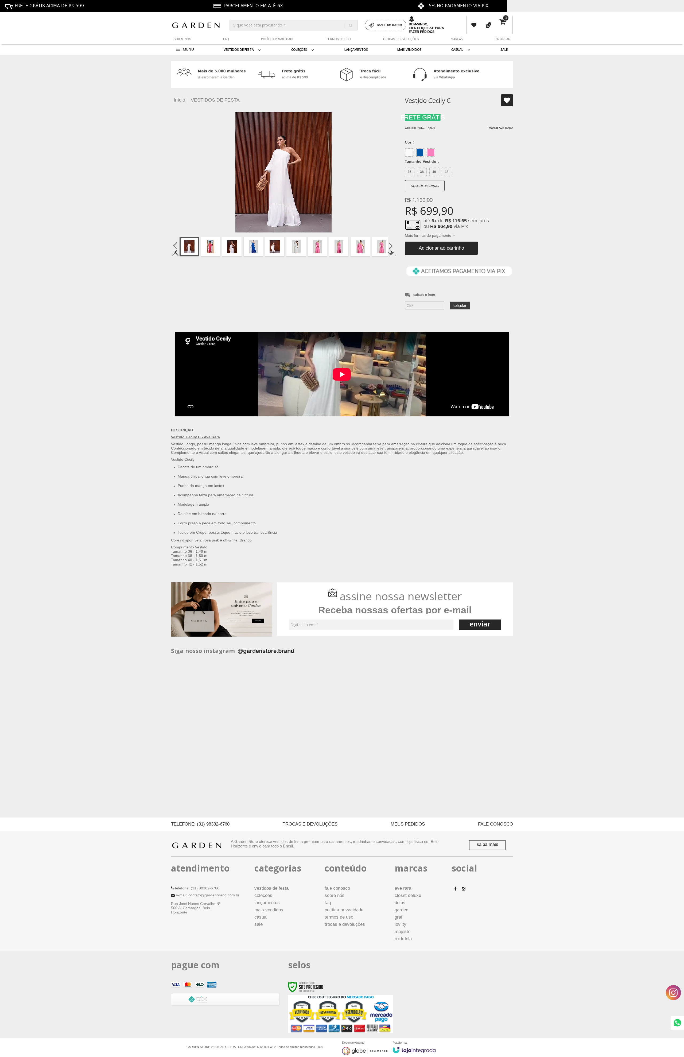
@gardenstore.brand (266, 651)
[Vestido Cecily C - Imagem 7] (317, 246)
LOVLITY (400, 924)
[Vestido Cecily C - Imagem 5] (274, 246)
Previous (175, 252)
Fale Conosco (495, 824)
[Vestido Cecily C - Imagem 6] (296, 246)
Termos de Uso (338, 39)
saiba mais (487, 844)
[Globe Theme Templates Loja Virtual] (364, 1051)
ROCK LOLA (403, 938)
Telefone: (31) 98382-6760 (200, 824)
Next (391, 252)
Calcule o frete (424, 295)
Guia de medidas (424, 186)
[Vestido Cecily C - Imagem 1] (189, 246)
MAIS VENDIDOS (268, 909)
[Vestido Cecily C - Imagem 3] (232, 246)
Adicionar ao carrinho (441, 248)
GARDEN (401, 909)
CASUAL (260, 917)
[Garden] (196, 25)
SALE (258, 924)
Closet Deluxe (408, 895)
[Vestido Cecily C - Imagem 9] (360, 246)
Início (179, 100)
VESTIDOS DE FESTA (215, 100)
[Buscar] (350, 25)
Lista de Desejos (507, 100)
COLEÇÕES (263, 895)
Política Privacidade (277, 39)
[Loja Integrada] (414, 1050)
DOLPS (400, 902)
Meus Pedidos (474, 25)
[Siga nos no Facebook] (456, 888)
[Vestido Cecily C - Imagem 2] (210, 246)
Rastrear (502, 39)
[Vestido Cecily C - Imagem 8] (338, 246)
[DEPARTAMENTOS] (185, 50)
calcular (460, 305)
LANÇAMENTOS (267, 902)
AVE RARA (506, 127)
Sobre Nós (182, 39)
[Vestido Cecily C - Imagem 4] (253, 246)
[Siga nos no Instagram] (464, 888)
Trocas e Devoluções (401, 39)
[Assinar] (480, 625)
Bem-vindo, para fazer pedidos (426, 28)
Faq (226, 39)
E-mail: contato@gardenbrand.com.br (207, 895)
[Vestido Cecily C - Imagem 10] (381, 246)
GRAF (398, 917)
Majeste (402, 931)
